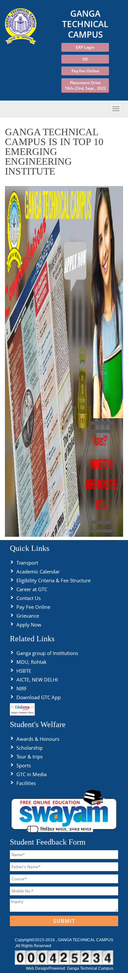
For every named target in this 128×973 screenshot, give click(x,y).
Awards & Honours (37, 739)
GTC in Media (31, 774)
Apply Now (28, 624)
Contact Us (28, 598)
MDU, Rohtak (31, 662)
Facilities (26, 783)
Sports (23, 765)
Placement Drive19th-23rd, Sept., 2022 (85, 85)
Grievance (27, 615)
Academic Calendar (38, 571)
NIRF (21, 688)
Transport (27, 562)
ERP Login (85, 47)
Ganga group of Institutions (47, 653)
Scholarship (29, 747)
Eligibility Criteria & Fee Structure (53, 580)
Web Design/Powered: (46, 968)
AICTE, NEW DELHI (37, 679)
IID (85, 59)
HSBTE (23, 670)
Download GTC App (38, 697)
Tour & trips (29, 756)
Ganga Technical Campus (90, 968)
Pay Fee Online (85, 71)
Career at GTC (31, 589)
